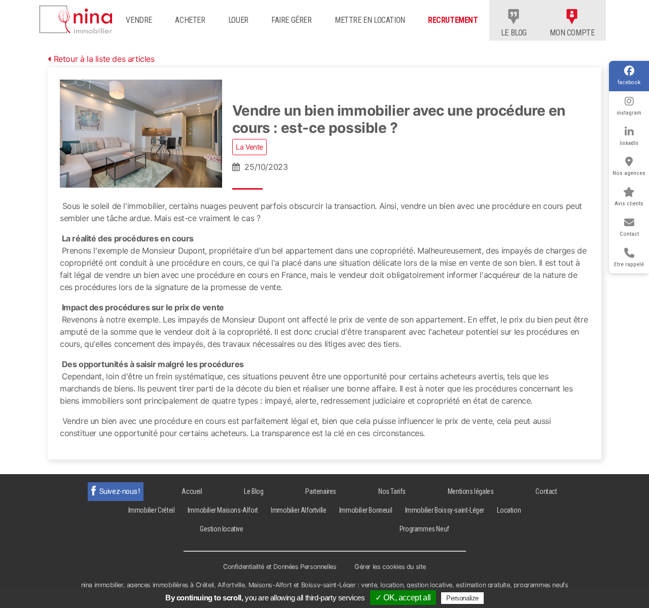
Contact (629, 234)
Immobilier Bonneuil (365, 510)
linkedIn (629, 143)
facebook (629, 82)
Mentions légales (471, 491)
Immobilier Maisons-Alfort (223, 510)
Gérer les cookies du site (390, 566)
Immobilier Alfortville (298, 510)
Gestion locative (221, 529)
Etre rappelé (629, 264)
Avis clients (629, 203)
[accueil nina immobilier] (79, 17)
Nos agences (628, 173)
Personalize (462, 598)
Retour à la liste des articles (104, 59)
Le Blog (253, 491)
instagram (629, 113)
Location (509, 510)
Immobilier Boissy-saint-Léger (444, 510)
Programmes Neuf (424, 529)
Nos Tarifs (392, 491)
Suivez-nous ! (119, 491)
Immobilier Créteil (151, 510)
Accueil (192, 491)
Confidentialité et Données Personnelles (279, 566)
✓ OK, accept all (403, 597)
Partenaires (320, 491)
